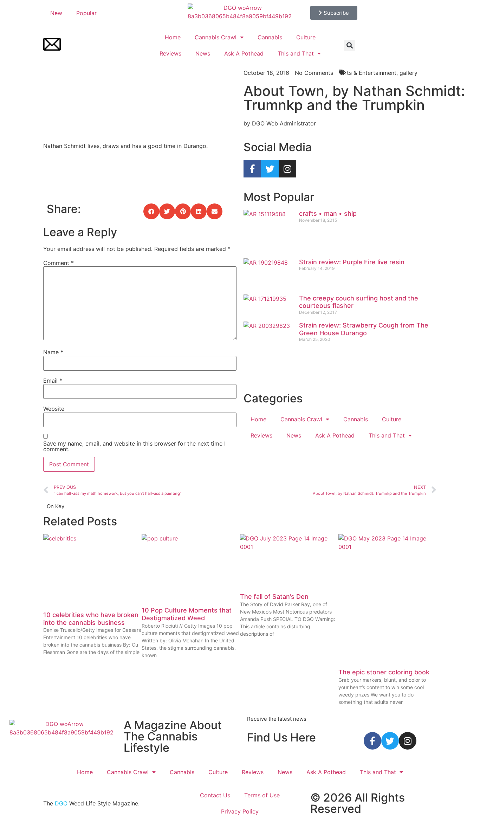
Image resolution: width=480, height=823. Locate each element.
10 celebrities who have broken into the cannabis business (90, 618)
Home (173, 37)
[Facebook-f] (252, 168)
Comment (58, 263)
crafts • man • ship (328, 213)
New (56, 13)
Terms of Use (262, 795)
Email (52, 380)
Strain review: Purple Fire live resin (351, 262)
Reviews (170, 53)
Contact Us (215, 795)
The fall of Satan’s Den (274, 596)
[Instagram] (287, 168)
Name (53, 352)
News (202, 53)
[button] (349, 45)
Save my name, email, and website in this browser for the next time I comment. (134, 446)
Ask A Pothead (244, 53)
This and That (296, 53)
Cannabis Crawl (215, 37)
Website (53, 409)
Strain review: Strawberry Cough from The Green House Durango (363, 329)
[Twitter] (270, 168)
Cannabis (270, 37)
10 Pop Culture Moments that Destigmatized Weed (187, 614)
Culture (306, 37)
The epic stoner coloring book (383, 672)
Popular (86, 13)
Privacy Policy (240, 811)
